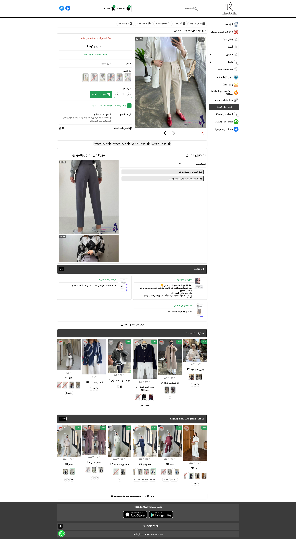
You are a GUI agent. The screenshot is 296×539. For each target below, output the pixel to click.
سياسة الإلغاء (121, 143)
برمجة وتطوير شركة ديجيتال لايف (148, 534)
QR (62, 128)
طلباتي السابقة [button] (197, 23)
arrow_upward (60, 526)
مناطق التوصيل (163, 23)
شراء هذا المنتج (101, 94)
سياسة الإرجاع (102, 143)
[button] (123, 8)
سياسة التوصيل (161, 143)
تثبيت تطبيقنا (125, 23)
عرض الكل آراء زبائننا (132, 325)
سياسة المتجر (144, 23)
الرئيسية (202, 30)
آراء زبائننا (180, 23)
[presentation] (173, 133)
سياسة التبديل (141, 143)
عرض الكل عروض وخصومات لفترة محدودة (132, 496)
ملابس (177, 30)
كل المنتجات (189, 30)
